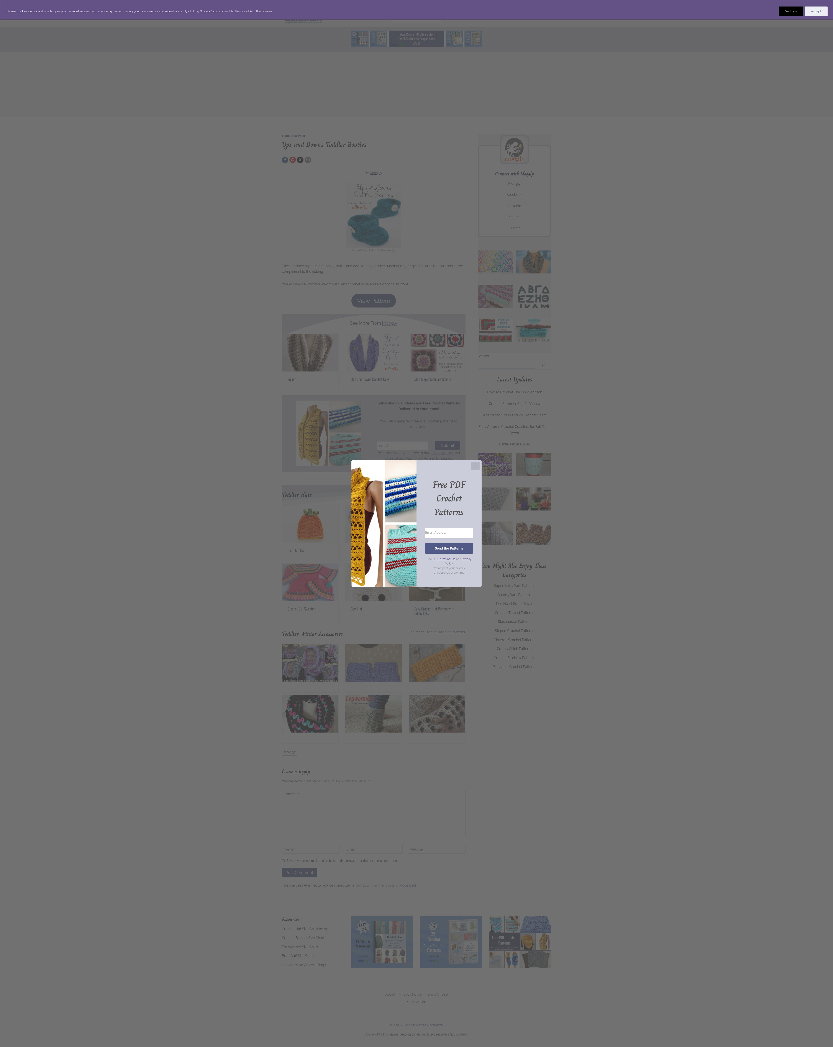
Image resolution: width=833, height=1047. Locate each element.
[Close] (475, 466)
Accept (816, 11)
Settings (791, 11)
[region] (416, 10)
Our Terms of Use (444, 559)
